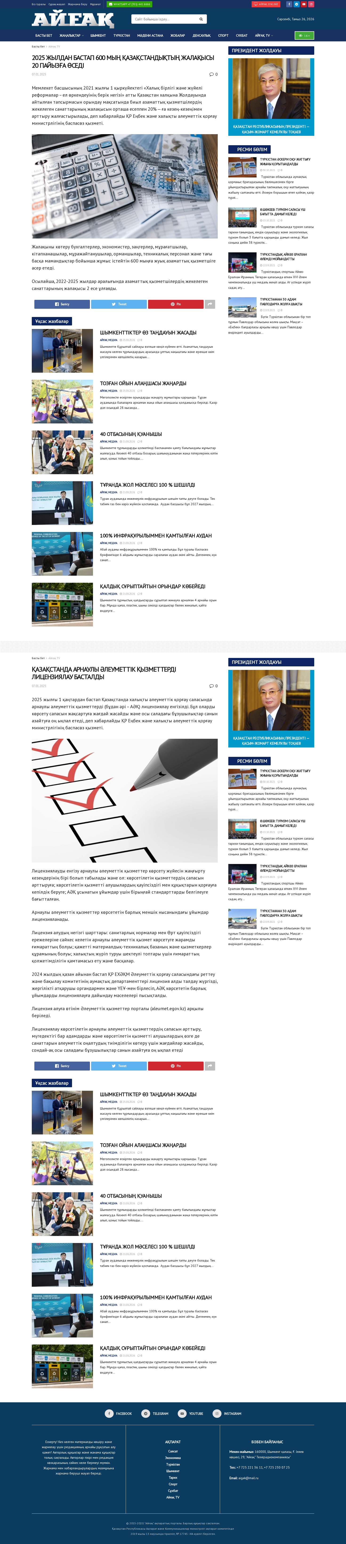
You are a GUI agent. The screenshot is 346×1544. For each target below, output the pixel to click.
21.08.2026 (128, 441)
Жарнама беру (77, 4)
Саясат (173, 1451)
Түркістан (121, 35)
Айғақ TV (262, 35)
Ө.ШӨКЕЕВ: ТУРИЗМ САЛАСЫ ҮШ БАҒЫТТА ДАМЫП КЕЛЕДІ (282, 211)
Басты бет (44, 35)
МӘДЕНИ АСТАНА (150, 35)
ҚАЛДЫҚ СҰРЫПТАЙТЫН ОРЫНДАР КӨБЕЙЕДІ (152, 586)
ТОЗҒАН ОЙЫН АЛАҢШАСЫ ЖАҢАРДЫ (143, 383)
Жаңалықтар (70, 35)
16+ (306, 35)
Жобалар (178, 35)
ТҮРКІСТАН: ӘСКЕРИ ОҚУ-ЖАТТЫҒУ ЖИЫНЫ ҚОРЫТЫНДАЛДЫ (285, 161)
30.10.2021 (268, 170)
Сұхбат (242, 35)
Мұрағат (95, 4)
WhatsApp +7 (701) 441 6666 (131, 4)
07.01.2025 (39, 74)
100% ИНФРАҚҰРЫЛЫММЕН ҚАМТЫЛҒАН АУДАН (156, 535)
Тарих (173, 1477)
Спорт (223, 35)
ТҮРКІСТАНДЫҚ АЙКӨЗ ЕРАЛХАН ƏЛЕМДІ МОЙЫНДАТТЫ (283, 256)
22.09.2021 (268, 265)
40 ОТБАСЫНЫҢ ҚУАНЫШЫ (131, 434)
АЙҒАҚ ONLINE (268, 4)
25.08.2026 (128, 340)
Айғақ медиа (108, 340)
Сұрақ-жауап (56, 4)
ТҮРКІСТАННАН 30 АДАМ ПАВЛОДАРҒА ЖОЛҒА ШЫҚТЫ (281, 301)
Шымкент (98, 35)
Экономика (173, 1458)
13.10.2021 (268, 220)
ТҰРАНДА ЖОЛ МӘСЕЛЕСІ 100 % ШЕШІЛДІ (147, 484)
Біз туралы (39, 4)
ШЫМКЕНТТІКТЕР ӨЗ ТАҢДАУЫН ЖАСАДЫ (148, 332)
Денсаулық (202, 35)
